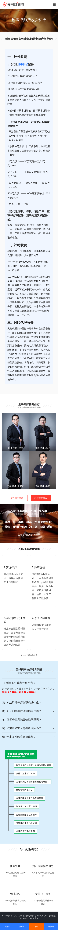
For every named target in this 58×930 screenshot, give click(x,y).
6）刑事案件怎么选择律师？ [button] (19, 736)
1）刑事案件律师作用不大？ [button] (19, 682)
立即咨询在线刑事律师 (29, 534)
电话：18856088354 (18, 521)
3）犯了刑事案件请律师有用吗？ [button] (21, 711)
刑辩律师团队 (40, 497)
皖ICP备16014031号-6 (29, 918)
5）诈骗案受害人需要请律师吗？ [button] (21, 728)
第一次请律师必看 (29, 655)
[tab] (29, 688)
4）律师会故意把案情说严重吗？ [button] (21, 719)
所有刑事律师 (17, 497)
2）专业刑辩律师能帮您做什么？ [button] (21, 702)
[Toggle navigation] (54, 4)
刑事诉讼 (23, 64)
